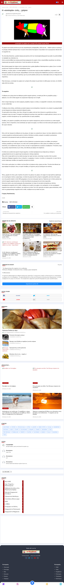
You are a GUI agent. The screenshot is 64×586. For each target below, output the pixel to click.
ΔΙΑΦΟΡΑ (34, 427)
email (48, 299)
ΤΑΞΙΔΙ (48, 432)
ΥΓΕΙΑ (4, 434)
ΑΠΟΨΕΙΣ (13, 427)
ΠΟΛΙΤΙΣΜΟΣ (36, 432)
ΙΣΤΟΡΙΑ (16, 429)
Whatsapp (27, 207)
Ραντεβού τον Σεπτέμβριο (9, 386)
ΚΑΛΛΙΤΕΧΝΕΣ (24, 429)
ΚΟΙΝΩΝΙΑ (31, 429)
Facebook (12, 207)
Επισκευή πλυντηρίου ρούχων (17, 335)
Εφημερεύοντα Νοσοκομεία (12, 509)
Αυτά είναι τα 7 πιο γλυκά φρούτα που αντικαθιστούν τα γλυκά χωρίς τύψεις (11, 235)
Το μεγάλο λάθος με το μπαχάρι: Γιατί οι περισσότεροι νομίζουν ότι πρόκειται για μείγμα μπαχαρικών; (32, 236)
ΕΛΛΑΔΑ (50, 427)
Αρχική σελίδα (5, 7)
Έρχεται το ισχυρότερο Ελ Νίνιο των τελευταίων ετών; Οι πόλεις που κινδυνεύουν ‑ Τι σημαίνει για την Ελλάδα (47, 413)
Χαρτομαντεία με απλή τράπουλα (18, 347)
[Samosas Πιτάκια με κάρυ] (32, 319)
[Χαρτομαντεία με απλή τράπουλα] (5, 350)
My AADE (8, 481)
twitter (48, 295)
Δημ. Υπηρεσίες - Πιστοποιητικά (9, 484)
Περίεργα (6, 578)
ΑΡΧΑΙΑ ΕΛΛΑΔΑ (21, 427)
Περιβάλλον (59, 571)
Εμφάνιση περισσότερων (55, 221)
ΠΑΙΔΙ (50, 429)
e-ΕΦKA (7, 504)
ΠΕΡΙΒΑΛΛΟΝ (15, 432)
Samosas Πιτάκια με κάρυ (9, 330)
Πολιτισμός (58, 574)
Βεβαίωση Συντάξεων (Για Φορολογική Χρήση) (12, 488)
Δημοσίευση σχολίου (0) (32, 283)
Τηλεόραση (58, 576)
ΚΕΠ (6, 501)
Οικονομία (6, 567)
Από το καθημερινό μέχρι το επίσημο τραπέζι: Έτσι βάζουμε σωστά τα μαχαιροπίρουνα (31, 253)
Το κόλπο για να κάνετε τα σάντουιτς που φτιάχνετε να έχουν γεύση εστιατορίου (52, 253)
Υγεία (57, 569)
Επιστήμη (6, 569)
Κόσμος (6, 576)
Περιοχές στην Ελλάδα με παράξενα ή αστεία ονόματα (23, 341)
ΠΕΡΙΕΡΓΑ (22, 432)
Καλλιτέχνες (59, 578)
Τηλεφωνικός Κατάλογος (12, 496)
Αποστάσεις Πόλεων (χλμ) (12, 499)
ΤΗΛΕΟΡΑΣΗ (55, 432)
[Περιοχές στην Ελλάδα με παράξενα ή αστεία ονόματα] (5, 343)
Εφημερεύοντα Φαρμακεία (12, 511)
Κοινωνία (6, 574)
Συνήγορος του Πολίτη (11, 506)
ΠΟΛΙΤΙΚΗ (29, 432)
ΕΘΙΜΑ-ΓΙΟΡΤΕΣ (42, 427)
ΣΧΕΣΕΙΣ (43, 432)
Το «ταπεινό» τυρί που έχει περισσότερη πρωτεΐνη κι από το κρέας (52, 235)
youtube (18, 299)
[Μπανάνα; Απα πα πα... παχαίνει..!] (5, 356)
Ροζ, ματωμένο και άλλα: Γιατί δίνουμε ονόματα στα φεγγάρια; (46, 386)
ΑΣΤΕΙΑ (28, 427)
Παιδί (57, 567)
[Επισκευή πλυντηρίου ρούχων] (5, 337)
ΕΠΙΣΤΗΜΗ (5, 429)
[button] (62, 2)
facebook (18, 295)
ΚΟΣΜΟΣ (38, 429)
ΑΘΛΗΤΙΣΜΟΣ (6, 427)
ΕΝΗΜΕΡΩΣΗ (57, 427)
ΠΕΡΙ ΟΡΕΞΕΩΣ (13, 7)
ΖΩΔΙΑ (11, 429)
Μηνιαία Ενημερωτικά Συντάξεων (11, 493)
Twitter (19, 207)
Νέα (5, 571)
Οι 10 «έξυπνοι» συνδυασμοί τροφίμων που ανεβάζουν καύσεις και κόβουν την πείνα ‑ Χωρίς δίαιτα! (11, 254)
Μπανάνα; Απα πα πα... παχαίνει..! (18, 354)
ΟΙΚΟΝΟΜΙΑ (44, 429)
